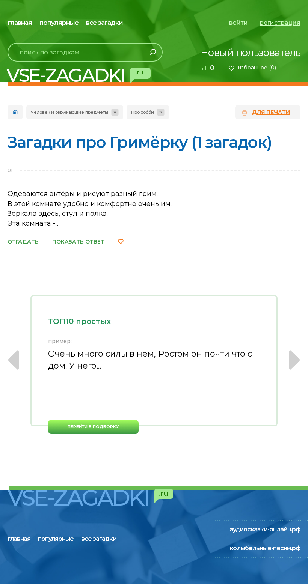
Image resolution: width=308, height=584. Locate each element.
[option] (154, 364)
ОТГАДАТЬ (23, 241)
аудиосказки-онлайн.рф (264, 529)
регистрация (280, 22)
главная (20, 22)
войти (238, 22)
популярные (59, 22)
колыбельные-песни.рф (264, 548)
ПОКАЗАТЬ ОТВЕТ (78, 241)
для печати (271, 112)
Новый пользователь (250, 53)
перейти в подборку (93, 426)
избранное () (257, 67)
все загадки (104, 22)
